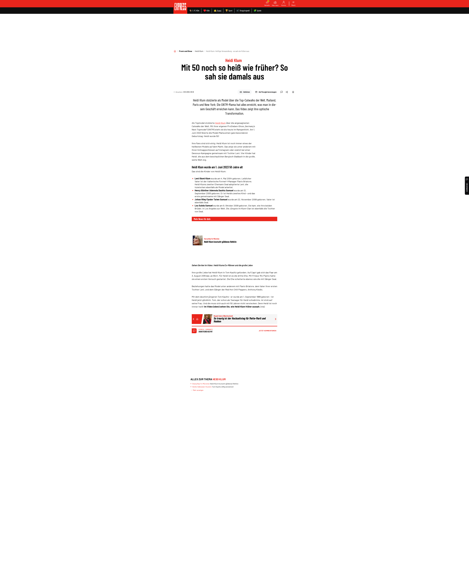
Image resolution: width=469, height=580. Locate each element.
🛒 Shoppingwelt (243, 10)
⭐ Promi (217, 10)
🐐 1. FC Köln (194, 10)
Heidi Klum (199, 51)
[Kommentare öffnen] (281, 92)
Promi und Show (185, 51)
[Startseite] (174, 51)
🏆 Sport (228, 10)
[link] (180, 7)
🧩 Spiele (257, 10)
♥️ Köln (206, 10)
